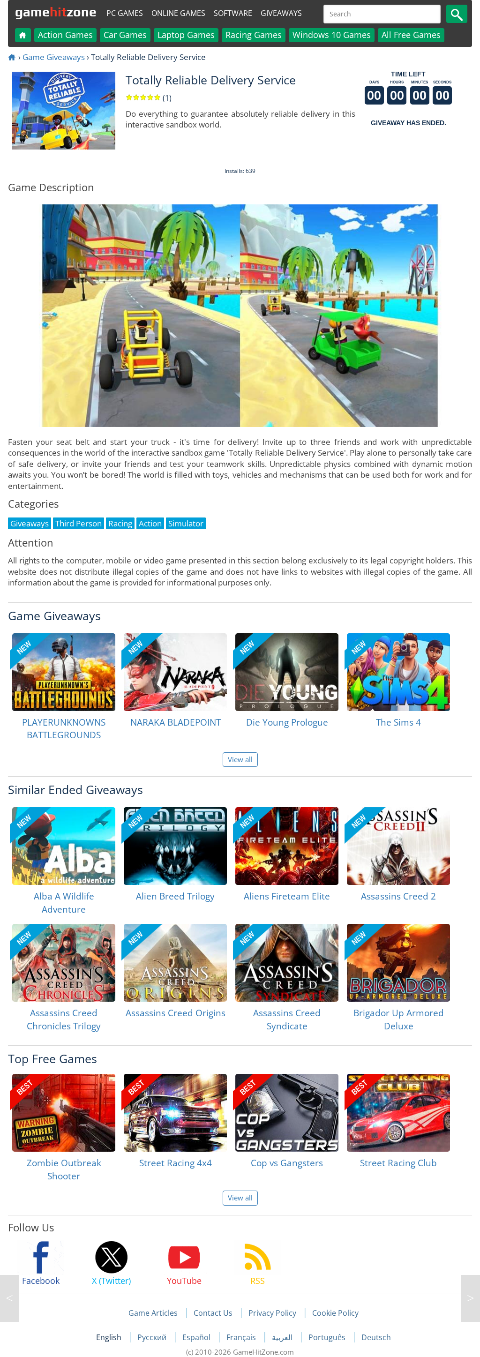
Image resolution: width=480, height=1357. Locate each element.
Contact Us (213, 1313)
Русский (152, 1337)
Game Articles (153, 1313)
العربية (283, 1337)
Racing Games (253, 34)
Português (327, 1337)
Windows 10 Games (331, 34)
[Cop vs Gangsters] (286, 1113)
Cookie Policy (335, 1313)
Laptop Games (186, 34)
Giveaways (281, 13)
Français (242, 1337)
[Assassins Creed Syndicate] (286, 963)
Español (197, 1337)
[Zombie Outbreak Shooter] (63, 1113)
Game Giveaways (53, 57)
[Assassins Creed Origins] (175, 963)
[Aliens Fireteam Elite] (286, 846)
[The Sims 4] (398, 672)
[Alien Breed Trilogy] (175, 846)
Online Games (178, 13)
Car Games (125, 34)
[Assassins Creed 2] (398, 846)
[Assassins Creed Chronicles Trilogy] (63, 963)
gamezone (56, 11)
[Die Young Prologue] (286, 672)
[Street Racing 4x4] (175, 1113)
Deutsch (376, 1337)
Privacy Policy (272, 1313)
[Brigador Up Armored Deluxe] (398, 963)
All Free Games (411, 34)
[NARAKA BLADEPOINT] (175, 672)
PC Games (124, 13)
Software (233, 13)
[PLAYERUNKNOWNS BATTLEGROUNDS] (63, 672)
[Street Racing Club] (398, 1113)
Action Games (65, 34)
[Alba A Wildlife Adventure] (63, 846)
